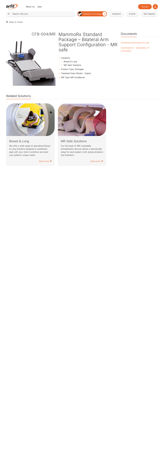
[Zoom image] (30, 61)
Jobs (39, 6)
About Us (30, 6)
